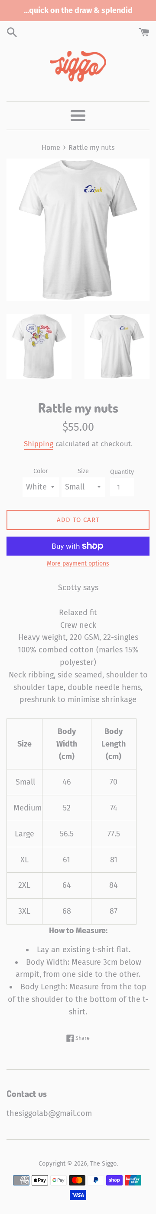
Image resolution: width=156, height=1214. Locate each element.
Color (40, 471)
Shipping (38, 443)
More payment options (78, 563)
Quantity (122, 472)
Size (83, 471)
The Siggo (103, 1163)
